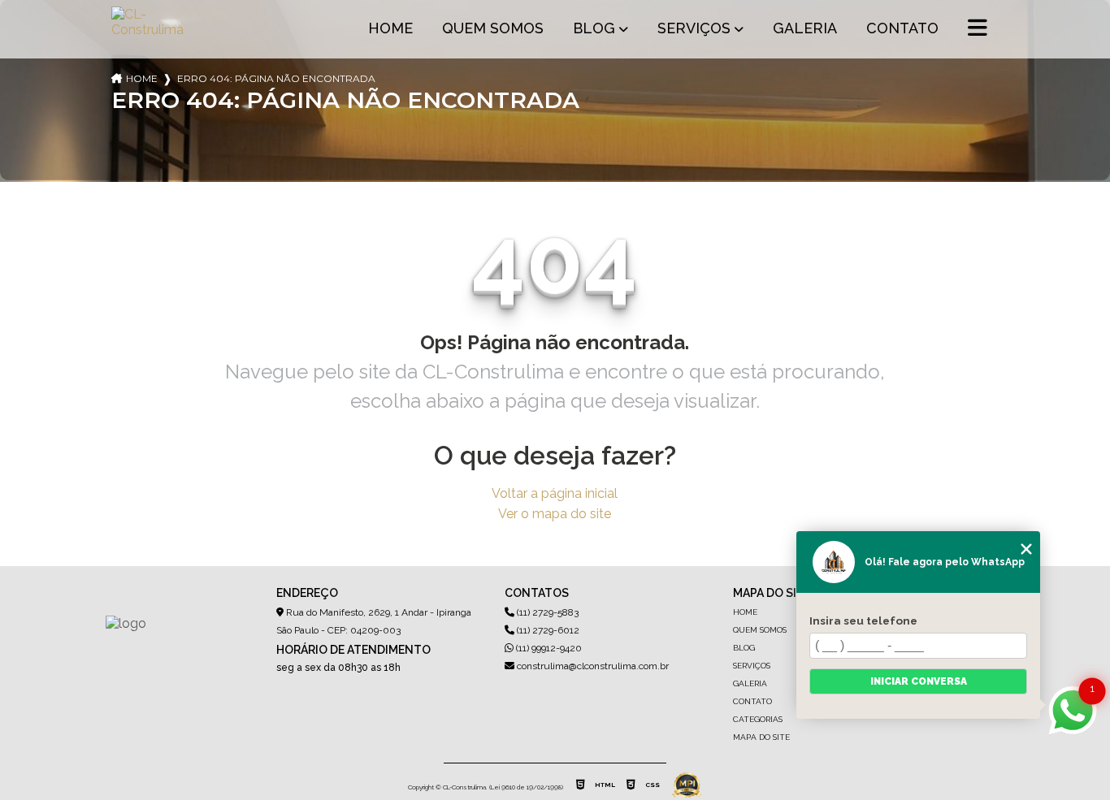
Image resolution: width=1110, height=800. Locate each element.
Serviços (694, 28)
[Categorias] (977, 29)
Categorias (758, 719)
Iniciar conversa (918, 681)
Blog (594, 28)
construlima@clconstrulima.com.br (591, 666)
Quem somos (493, 28)
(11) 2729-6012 (546, 630)
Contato (902, 28)
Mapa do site (761, 737)
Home (390, 28)
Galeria (805, 28)
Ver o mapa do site (554, 513)
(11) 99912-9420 (548, 648)
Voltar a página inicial (555, 493)
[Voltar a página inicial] (150, 29)
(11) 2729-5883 (546, 612)
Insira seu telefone (863, 620)
